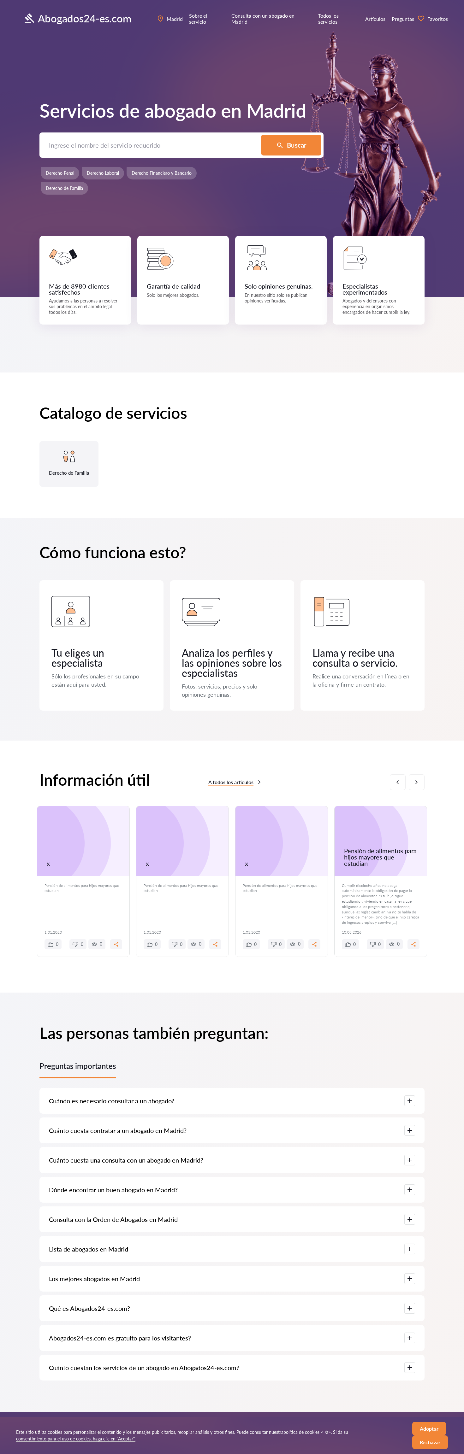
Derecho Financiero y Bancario (162, 173)
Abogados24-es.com (84, 18)
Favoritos (437, 19)
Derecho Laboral (103, 173)
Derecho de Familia (64, 188)
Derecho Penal (60, 173)
